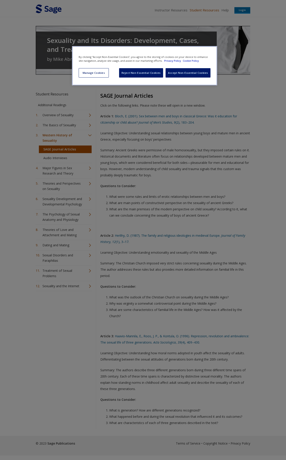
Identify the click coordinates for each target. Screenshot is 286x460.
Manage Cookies (94, 72)
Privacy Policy (173, 60)
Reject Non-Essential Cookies (141, 72)
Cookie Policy (191, 60)
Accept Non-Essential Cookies (188, 72)
